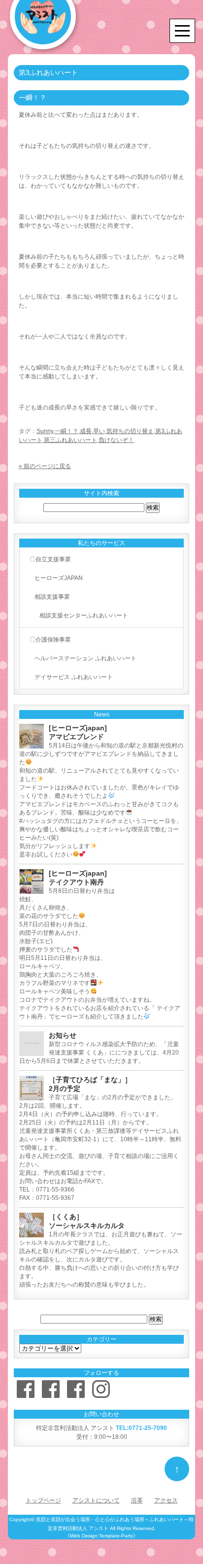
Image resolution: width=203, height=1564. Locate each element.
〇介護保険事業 (50, 639)
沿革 (137, 1500)
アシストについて (96, 1500)
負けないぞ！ (116, 440)
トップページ (43, 1500)
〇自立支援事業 (50, 559)
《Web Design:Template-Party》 (101, 1535)
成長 (86, 431)
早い (99, 431)
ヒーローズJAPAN (58, 578)
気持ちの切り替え (130, 431)
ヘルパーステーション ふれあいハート (85, 658)
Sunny (44, 431)
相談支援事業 (52, 596)
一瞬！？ (66, 431)
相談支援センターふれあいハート (83, 615)
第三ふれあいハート (70, 440)
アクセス (166, 1500)
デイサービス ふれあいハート (73, 677)
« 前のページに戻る (45, 466)
